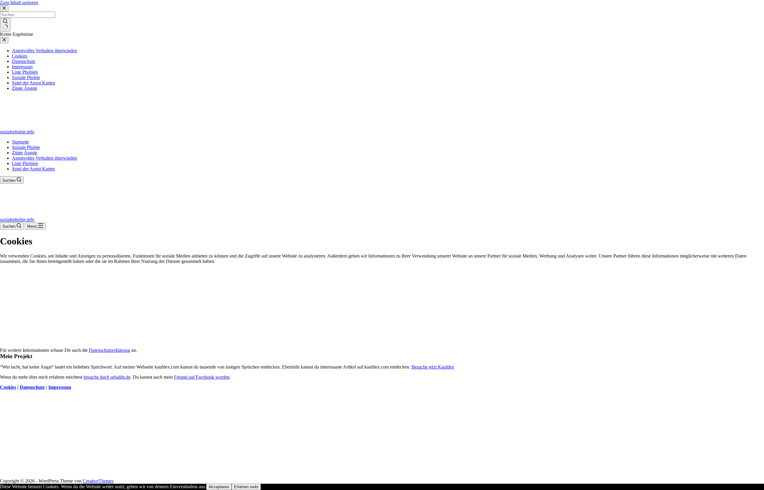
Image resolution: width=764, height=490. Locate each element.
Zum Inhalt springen (19, 2)
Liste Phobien (25, 163)
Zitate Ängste (24, 152)
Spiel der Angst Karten (33, 168)
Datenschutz (32, 387)
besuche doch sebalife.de (107, 377)
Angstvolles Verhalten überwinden (44, 158)
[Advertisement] (382, 306)
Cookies (8, 387)
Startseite (20, 141)
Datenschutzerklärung (109, 350)
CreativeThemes (98, 480)
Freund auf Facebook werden (201, 377)
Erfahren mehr (246, 487)
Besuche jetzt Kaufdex (433, 366)
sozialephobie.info (17, 131)
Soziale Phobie (26, 147)
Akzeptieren (219, 487)
